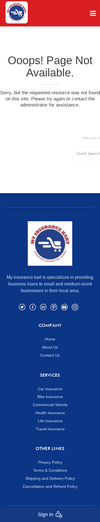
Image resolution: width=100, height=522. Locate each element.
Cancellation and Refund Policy (50, 486)
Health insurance (50, 413)
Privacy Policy (50, 462)
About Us (50, 347)
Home (50, 339)
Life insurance (50, 421)
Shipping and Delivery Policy (50, 478)
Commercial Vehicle (50, 404)
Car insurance (50, 389)
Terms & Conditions (50, 470)
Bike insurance (50, 396)
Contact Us (50, 355)
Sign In (45, 514)
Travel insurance (50, 429)
